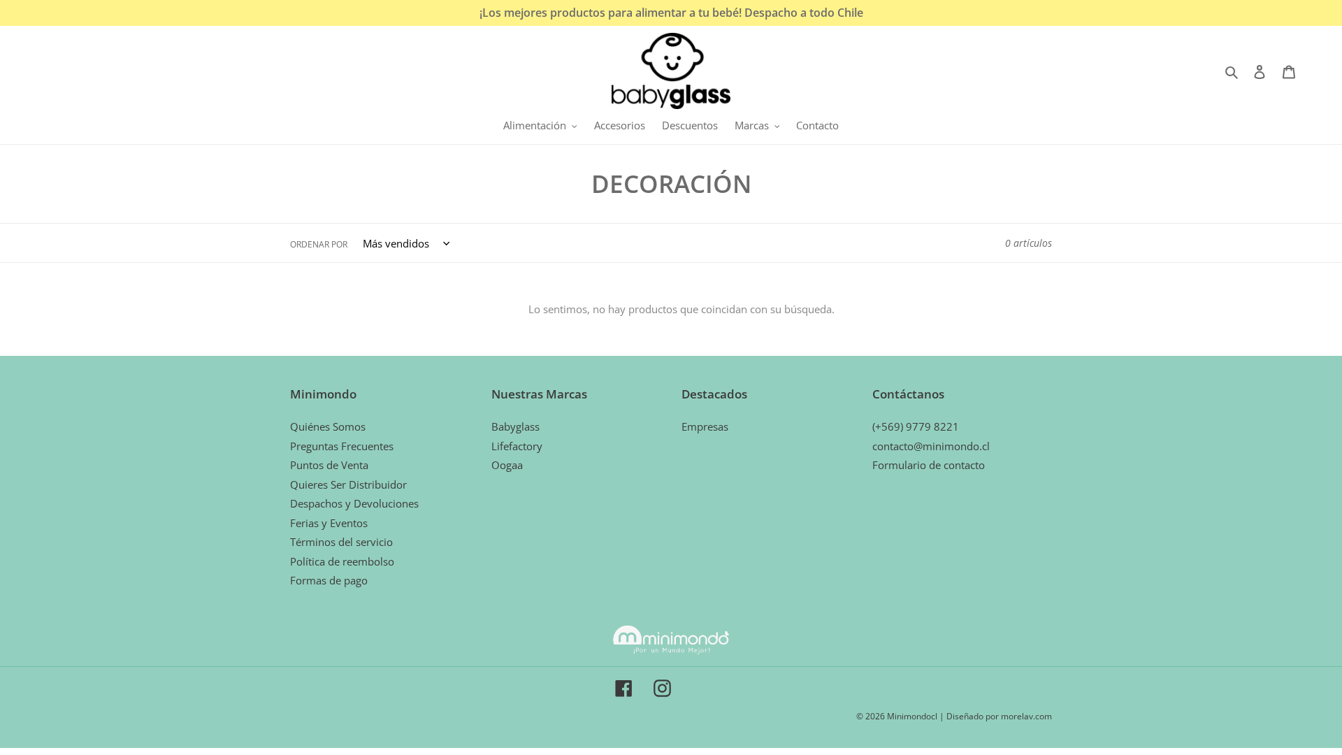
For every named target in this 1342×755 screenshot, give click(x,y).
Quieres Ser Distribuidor (348, 484)
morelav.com (1026, 716)
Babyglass (515, 426)
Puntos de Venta (329, 465)
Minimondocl (912, 716)
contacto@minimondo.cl (931, 446)
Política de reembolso (342, 561)
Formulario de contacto (928, 465)
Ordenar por (318, 244)
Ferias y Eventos (329, 523)
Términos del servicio (341, 542)
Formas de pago (329, 580)
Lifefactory (516, 446)
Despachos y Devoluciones (354, 503)
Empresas (704, 426)
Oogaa (507, 465)
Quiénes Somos (328, 426)
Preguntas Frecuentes (342, 446)
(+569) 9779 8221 (915, 426)
